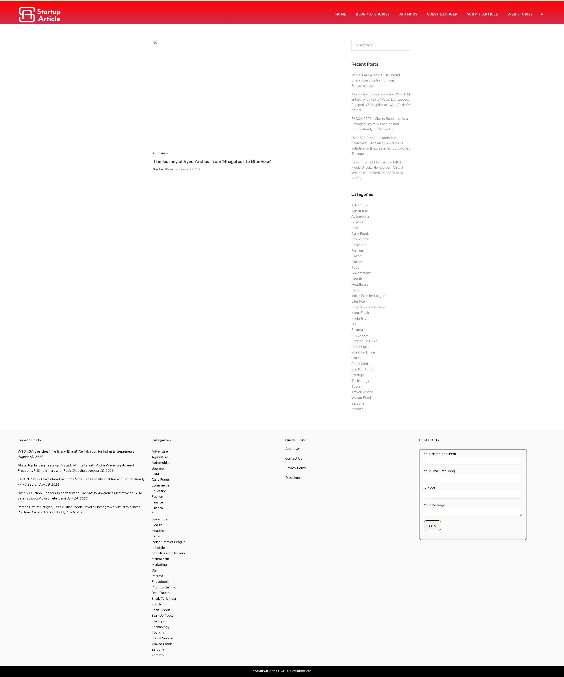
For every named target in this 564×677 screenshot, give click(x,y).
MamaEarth (360, 313)
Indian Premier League (368, 296)
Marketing (359, 318)
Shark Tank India (363, 352)
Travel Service (362, 392)
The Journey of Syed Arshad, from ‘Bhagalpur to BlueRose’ (212, 162)
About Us (292, 449)
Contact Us (293, 458)
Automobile (360, 216)
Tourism (357, 386)
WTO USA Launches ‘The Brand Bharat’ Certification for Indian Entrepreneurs (375, 80)
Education (160, 153)
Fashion (357, 250)
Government (361, 273)
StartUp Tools (362, 369)
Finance (357, 256)
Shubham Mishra (163, 169)
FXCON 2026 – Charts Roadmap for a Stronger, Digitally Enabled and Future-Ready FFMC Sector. (379, 124)
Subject (429, 488)
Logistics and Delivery (368, 307)
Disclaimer (293, 477)
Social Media (360, 364)
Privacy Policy (295, 468)
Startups (358, 375)
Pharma (357, 329)
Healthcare (359, 284)
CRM (355, 228)
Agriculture (359, 211)
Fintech (357, 262)
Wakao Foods (361, 398)
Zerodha (357, 403)
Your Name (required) (440, 454)
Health (356, 279)
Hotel (355, 290)
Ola (353, 324)
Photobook (359, 335)
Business (358, 222)
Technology (360, 381)
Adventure (359, 205)
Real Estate (360, 347)
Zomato (357, 409)
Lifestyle (358, 301)
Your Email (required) (439, 471)
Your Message (434, 505)
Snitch (356, 358)
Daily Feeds (360, 233)
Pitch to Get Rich (364, 341)
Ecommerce (360, 239)
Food (355, 267)
